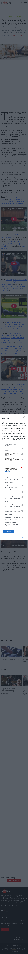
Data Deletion (5, 537)
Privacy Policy (22, 537)
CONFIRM (8, 531)
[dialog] (14, 477)
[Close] (24, 417)
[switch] (22, 448)
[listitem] (14, 445)
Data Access (14, 537)
